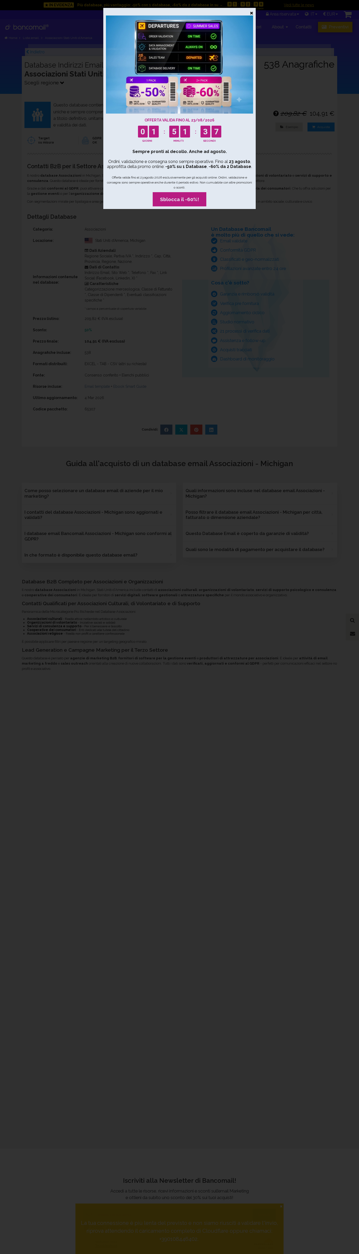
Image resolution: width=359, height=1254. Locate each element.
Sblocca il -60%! (179, 199)
